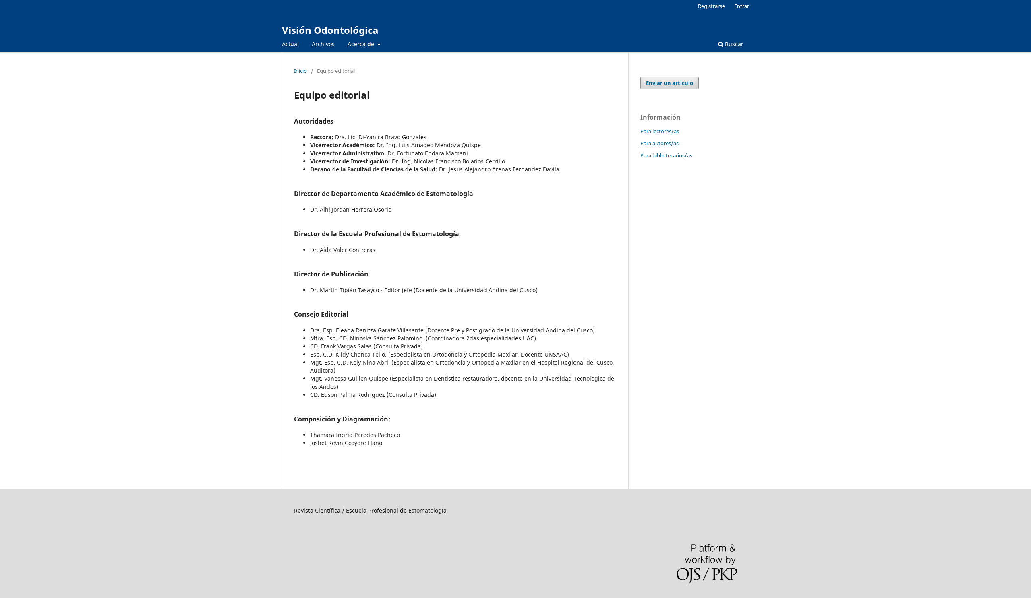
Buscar (733, 44)
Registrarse (711, 6)
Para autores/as (659, 143)
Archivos (323, 44)
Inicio (300, 70)
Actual (290, 44)
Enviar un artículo (669, 83)
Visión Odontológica (330, 30)
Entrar (741, 6)
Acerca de (362, 44)
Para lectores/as (659, 131)
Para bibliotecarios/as (666, 155)
